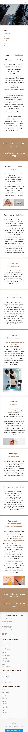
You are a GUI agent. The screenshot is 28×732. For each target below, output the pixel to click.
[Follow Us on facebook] (3, 634)
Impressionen (6, 35)
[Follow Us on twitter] (6, 634)
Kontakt (14, 722)
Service (5, 43)
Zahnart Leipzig (6, 33)
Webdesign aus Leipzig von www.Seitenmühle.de (14, 726)
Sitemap (14, 720)
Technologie (6, 38)
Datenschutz (14, 724)
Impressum (14, 723)
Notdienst (5, 45)
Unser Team (6, 40)
